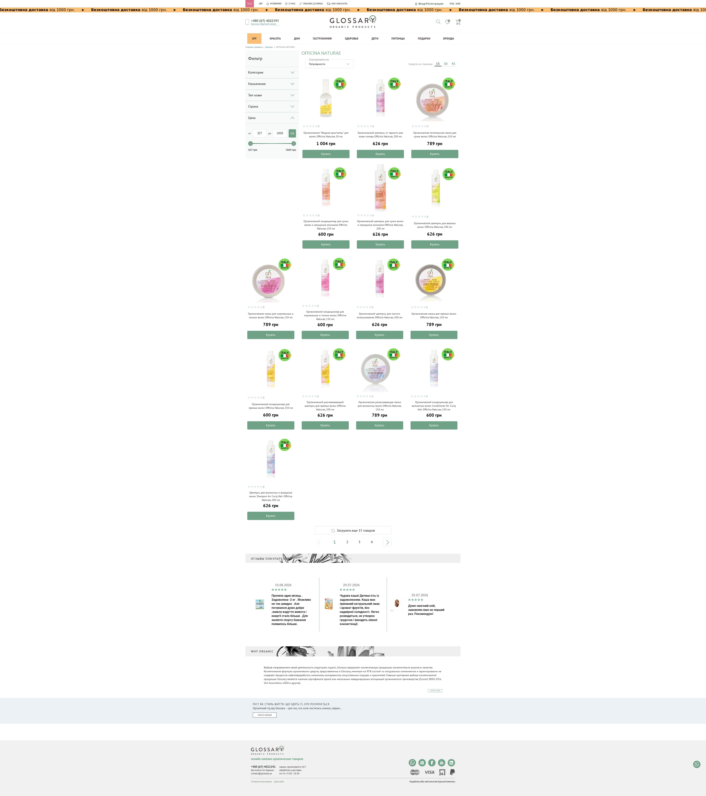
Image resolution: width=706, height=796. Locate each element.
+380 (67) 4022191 (265, 20)
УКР (458, 3)
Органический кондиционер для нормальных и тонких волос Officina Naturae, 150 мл (325, 315)
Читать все (435, 691)
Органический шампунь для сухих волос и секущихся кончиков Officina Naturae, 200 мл (380, 225)
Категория (255, 72)
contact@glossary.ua (261, 773)
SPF (254, 38)
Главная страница (253, 47)
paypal (452, 772)
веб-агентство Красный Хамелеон (440, 781)
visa (429, 772)
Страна (253, 106)
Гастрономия (322, 38)
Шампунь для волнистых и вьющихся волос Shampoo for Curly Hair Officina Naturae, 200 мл (270, 496)
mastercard (415, 772)
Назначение (257, 84)
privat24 (442, 772)
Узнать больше (265, 715)
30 (446, 64)
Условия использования (261, 781)
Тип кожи (255, 95)
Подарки (424, 38)
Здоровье (351, 38)
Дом (297, 38)
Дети (375, 38)
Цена (252, 118)
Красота (275, 38)
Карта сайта (279, 781)
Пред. (319, 542)
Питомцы (398, 38)
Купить (326, 154)
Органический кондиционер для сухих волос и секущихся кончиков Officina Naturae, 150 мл (326, 225)
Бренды (448, 38)
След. (387, 542)
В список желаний (344, 85)
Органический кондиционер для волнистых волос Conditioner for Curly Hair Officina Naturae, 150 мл (434, 405)
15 (438, 64)
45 (453, 64)
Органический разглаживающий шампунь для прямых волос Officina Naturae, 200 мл (325, 405)
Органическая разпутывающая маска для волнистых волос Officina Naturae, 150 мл (380, 405)
